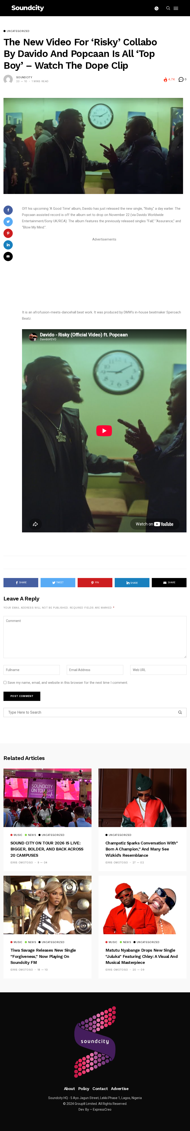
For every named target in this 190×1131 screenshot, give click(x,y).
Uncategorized (18, 31)
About (69, 1088)
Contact (100, 1088)
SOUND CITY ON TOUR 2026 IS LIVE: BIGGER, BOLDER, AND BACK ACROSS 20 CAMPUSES (46, 849)
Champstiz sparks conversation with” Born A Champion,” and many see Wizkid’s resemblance (141, 849)
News (32, 835)
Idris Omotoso (21, 862)
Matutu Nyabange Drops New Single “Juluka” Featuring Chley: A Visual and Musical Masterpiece (141, 956)
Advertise (119, 1088)
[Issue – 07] (95, 1042)
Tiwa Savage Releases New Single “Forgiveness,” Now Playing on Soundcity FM (43, 956)
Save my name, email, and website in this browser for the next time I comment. (68, 683)
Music (18, 835)
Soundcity (24, 77)
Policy (83, 1088)
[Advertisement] (104, 275)
